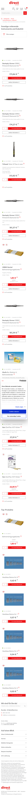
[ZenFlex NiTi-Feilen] (14, 462)
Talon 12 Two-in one (12, 164)
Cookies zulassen (14, 411)
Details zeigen (19, 406)
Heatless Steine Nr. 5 (10, 688)
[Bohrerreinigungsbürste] (14, 252)
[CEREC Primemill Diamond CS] (14, 49)
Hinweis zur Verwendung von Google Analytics (11, 794)
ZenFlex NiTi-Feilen (11, 427)
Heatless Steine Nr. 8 (10, 577)
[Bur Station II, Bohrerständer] (14, 357)
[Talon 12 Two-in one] (14, 149)
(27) (14, 445)
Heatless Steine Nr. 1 (9, 614)
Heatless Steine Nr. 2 (10, 651)
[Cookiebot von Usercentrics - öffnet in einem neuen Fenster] (19, 381)
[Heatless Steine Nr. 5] (14, 673)
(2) (14, 289)
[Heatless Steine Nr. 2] (14, 636)
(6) (14, 82)
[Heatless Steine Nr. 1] (14, 599)
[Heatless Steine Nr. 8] (14, 562)
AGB (19, 791)
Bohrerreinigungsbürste (11, 537)
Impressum (23, 791)
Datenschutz (4, 792)
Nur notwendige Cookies (14, 416)
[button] (17, 9)
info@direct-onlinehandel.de (9, 715)
